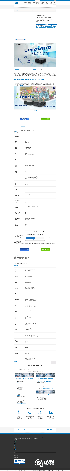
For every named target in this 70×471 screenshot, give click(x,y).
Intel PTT (40, 27)
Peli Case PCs (46, 388)
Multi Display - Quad (44, 27)
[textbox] (46, 384)
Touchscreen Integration (24, 438)
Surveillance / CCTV (16, 438)
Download (53, 362)
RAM (44, 381)
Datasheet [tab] (20, 39)
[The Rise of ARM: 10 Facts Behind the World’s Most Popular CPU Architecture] (15, 449)
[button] (43, 231)
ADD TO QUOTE (46, 24)
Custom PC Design (20, 383)
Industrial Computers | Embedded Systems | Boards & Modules (17, 470)
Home (8, 470)
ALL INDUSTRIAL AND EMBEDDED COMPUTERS (39, 470)
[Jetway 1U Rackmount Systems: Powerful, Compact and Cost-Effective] (15, 443)
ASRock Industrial (17, 69)
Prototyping (18, 382)
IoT (41, 27)
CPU (42, 381)
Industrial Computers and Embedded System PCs (29, 470)
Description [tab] (16, 39)
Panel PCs (49, 388)
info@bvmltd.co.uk (22, 0)
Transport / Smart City (28, 438)
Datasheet (15, 361)
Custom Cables (18, 395)
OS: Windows (49, 27)
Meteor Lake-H (23, 126)
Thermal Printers (19, 438)
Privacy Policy (36, 239)
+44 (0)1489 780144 (16, 457)
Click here (32, 424)
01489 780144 (17, 0)
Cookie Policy (33, 239)
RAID (50, 381)
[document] (46, 384)
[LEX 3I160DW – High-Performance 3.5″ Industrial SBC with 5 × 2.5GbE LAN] (15, 441)
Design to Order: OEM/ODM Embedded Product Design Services (24, 378)
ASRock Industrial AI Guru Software (19, 79)
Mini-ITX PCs (53, 388)
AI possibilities (21, 85)
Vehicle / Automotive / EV (36, 438)
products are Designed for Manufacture (21, 403)
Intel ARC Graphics (47, 26)
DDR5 (43, 26)
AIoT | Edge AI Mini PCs (45, 25)
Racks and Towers (43, 388)
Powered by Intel (53, 27)
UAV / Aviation (32, 438)
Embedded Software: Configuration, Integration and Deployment (45, 394)
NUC (47, 27)
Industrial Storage (48, 381)
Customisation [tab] (23, 39)
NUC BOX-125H (34, 69)
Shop (9, 470)
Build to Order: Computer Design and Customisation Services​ (45, 378)
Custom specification (39, 381)
